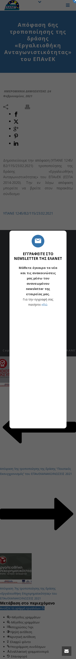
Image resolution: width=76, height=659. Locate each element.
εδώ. (45, 304)
